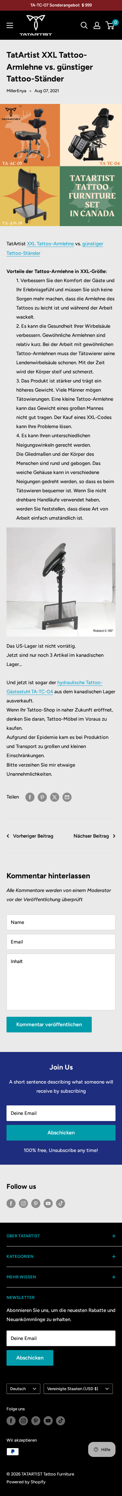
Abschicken (61, 1132)
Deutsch (18, 1388)
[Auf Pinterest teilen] (42, 797)
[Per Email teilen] (67, 797)
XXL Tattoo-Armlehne (50, 244)
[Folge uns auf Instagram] (23, 1203)
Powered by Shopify (26, 1481)
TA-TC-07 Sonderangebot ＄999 (61, 5)
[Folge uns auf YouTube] (48, 1203)
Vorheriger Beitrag (33, 836)
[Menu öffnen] (10, 25)
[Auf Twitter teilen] (54, 797)
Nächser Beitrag (91, 836)
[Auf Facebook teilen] (29, 797)
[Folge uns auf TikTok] (60, 1203)
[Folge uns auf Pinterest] (35, 1203)
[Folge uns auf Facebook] (11, 1203)
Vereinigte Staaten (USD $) (72, 1388)
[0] (110, 25)
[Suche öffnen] (84, 25)
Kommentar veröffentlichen (49, 1024)
